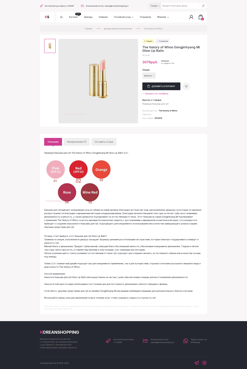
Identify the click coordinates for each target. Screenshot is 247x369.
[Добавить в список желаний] (186, 86)
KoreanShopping (59, 332)
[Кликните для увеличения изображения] (98, 81)
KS (47, 17)
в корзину (163, 86)
